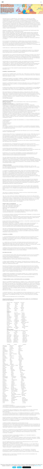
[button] (41, 2)
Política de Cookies (37, 465)
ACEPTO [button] (14, 467)
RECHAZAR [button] (19, 467)
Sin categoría (14, 9)
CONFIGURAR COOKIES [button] (26, 467)
